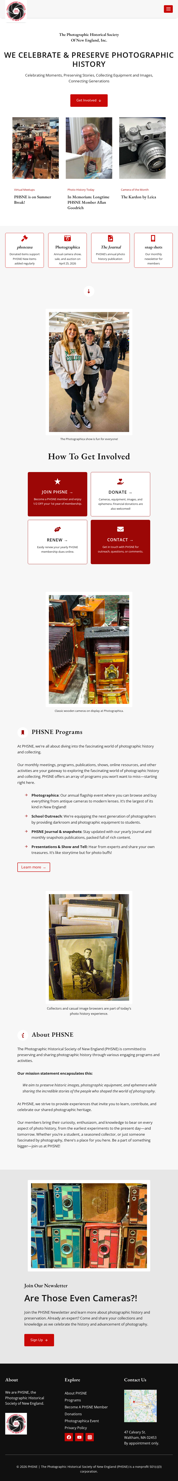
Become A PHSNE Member (86, 1407)
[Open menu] (168, 9)
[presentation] (35, 148)
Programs (73, 1400)
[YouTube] (79, 1437)
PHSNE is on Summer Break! (32, 199)
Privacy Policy (76, 1427)
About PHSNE (76, 1393)
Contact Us (135, 1380)
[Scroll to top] (162, 1474)
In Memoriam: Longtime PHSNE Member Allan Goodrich (88, 202)
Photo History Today (81, 190)
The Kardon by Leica (138, 197)
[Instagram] (90, 1437)
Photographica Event (82, 1421)
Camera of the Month (135, 190)
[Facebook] (69, 1437)
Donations (73, 1414)
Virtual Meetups (24, 190)
